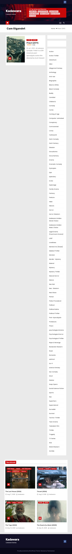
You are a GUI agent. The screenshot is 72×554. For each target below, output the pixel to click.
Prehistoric (53, 322)
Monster (52, 255)
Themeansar (51, 551)
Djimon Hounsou (55, 13)
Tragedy (52, 434)
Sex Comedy (53, 372)
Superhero (52, 401)
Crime (51, 131)
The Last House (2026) (13, 491)
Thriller (51, 430)
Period (51, 297)
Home (53, 28)
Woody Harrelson (34, 13)
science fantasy (54, 368)
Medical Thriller (54, 251)
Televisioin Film (54, 426)
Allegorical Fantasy (55, 68)
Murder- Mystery (55, 259)
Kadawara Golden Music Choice (55, 226)
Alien (50, 64)
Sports (51, 393)
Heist (51, 202)
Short (51, 376)
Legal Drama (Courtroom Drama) (56, 233)
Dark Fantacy (53, 143)
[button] (64, 23)
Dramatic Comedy (55, 164)
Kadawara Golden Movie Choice (55, 219)
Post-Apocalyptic (55, 318)
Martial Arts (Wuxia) (56, 247)
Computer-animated (56, 118)
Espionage (52, 185)
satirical (52, 359)
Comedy (52, 106)
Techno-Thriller (54, 418)
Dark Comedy (54, 139)
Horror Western (54, 214)
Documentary (54, 156)
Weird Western (54, 447)
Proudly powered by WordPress (26, 551)
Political (51, 305)
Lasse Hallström (54, 11)
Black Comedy (54, 89)
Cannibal (52, 97)
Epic (50, 172)
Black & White (54, 85)
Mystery (52, 268)
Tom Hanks (33, 16)
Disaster (52, 147)
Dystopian (52, 168)
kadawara (40, 48)
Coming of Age (54, 114)
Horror (35, 40)
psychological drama (56, 330)
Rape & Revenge (54, 343)
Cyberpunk (53, 135)
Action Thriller (54, 56)
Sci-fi (51, 363)
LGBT (51, 238)
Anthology (52, 72)
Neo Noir (52, 284)
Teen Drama (53, 422)
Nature (51, 280)
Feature (52, 197)
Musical (51, 263)
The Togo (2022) (11, 525)
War (50, 443)
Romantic (52, 355)
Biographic (52, 81)
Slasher (51, 380)
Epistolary (52, 177)
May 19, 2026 (11, 528)
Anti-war (52, 77)
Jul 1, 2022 (31, 48)
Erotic (51, 181)
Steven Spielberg (44, 13)
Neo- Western (54, 288)
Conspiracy (53, 122)
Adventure (52, 60)
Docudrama (53, 152)
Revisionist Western (56, 347)
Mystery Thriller (54, 272)
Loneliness (52, 243)
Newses (43, 551)
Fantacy (52, 193)
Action (29, 40)
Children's (52, 102)
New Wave (52, 293)
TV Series (52, 439)
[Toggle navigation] (60, 23)
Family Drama (54, 189)
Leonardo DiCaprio (43, 11)
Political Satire (54, 309)
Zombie (51, 451)
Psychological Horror (56, 334)
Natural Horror (54, 276)
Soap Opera (53, 384)
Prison (51, 326)
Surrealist (52, 409)
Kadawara (13, 11)
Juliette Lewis (33, 11)
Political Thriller (54, 313)
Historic (51, 206)
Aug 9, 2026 (43, 494)
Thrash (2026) (42, 491)
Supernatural (53, 405)
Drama (51, 160)
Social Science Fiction (56, 388)
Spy (50, 397)
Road (51, 351)
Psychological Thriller (56, 338)
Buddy (51, 93)
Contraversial (53, 127)
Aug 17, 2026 (11, 494)
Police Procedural (55, 301)
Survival (51, 413)
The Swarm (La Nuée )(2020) (47, 525)
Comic (51, 110)
